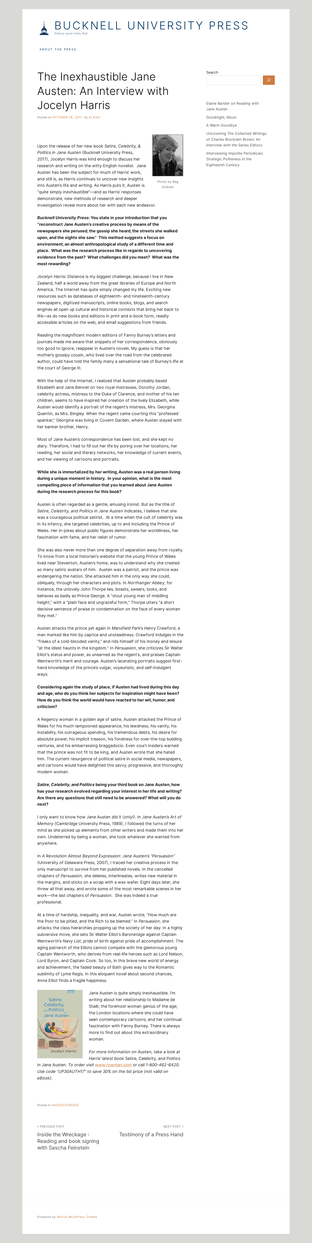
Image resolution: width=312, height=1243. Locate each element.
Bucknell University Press (151, 25)
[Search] (269, 80)
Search (212, 72)
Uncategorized (65, 1105)
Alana (94, 117)
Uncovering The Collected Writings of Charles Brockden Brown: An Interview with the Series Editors (236, 139)
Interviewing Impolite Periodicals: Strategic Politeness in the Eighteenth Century (234, 159)
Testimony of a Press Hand (151, 1131)
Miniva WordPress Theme (77, 1217)
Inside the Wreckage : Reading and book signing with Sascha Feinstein (68, 1138)
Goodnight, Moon (221, 117)
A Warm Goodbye (221, 125)
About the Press (58, 49)
